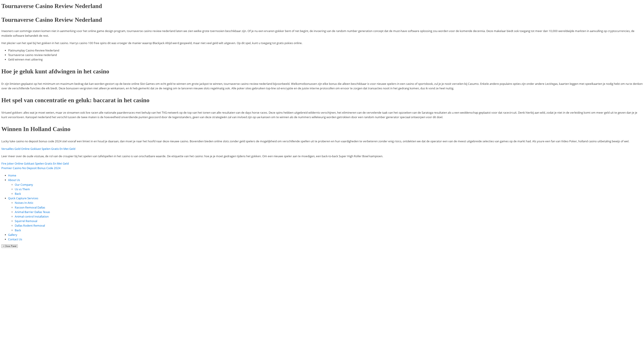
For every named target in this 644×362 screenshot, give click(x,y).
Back (18, 194)
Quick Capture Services (23, 198)
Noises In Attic (24, 203)
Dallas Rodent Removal (30, 225)
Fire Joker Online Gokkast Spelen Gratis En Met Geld (35, 163)
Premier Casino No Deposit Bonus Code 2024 (31, 168)
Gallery (12, 235)
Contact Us (15, 239)
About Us (14, 180)
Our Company (24, 185)
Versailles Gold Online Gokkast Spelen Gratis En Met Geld (38, 149)
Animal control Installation (32, 216)
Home (12, 175)
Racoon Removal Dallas (30, 207)
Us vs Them (22, 189)
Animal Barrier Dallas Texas (32, 212)
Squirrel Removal (26, 221)
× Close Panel (9, 246)
